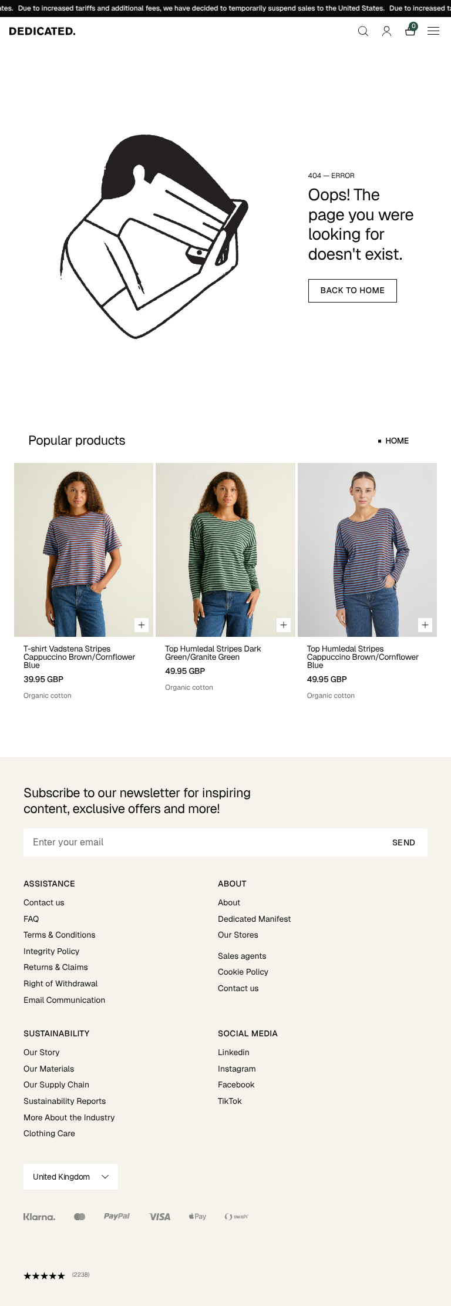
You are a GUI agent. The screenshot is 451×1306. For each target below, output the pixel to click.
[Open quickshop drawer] (141, 625)
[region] (225, 582)
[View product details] (83, 669)
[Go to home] (42, 31)
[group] (83, 582)
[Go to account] (386, 31)
